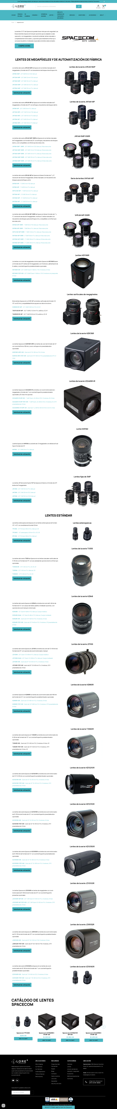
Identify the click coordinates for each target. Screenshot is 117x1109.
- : (31, 146)
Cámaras (69, 1064)
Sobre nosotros (55, 1076)
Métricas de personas (73, 1076)
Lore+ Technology (54, 1104)
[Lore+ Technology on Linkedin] (17, 1080)
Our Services (38, 1069)
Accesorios (70, 1073)
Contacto (54, 1073)
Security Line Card (56, 1083)
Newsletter (54, 1081)
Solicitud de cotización (22, 93)
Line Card (53, 1078)
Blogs (52, 1071)
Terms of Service (39, 1074)
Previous (13, 1026)
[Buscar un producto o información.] (79, 6)
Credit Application (40, 1071)
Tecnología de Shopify (66, 1104)
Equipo (53, 1069)
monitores (70, 1078)
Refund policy (39, 1076)
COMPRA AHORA (24, 46)
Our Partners (38, 1066)
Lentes (69, 1066)
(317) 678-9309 (94, 1083)
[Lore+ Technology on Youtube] (13, 1080)
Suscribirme (32, 1092)
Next (103, 1026)
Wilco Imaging (39, 1064)
